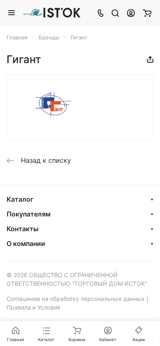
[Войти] (131, 13)
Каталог (20, 199)
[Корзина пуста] (147, 13)
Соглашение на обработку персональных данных (76, 298)
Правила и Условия (33, 307)
